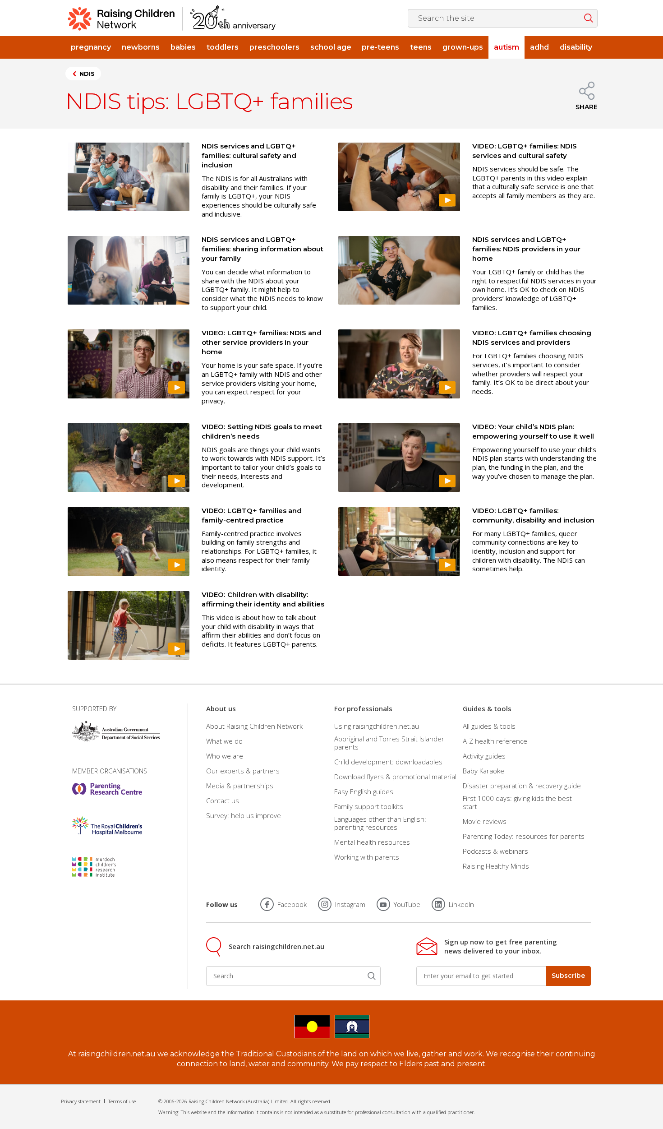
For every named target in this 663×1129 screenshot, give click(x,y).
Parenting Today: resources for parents (524, 836)
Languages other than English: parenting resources (380, 823)
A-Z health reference (495, 741)
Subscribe (568, 976)
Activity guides (484, 756)
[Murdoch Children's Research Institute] (107, 867)
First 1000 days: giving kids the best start (517, 802)
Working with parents (366, 857)
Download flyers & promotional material (395, 777)
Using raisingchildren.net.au (376, 726)
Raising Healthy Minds (496, 866)
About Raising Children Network (254, 726)
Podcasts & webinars (495, 851)
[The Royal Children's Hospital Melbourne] (107, 825)
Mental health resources (372, 842)
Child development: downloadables (388, 762)
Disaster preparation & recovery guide (522, 786)
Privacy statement (81, 1101)
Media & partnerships (239, 786)
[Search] (372, 976)
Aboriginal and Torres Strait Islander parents (389, 743)
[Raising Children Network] (171, 18)
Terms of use (122, 1101)
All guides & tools (489, 726)
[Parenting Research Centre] (107, 789)
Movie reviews (484, 821)
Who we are (224, 756)
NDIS (87, 73)
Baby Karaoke (483, 771)
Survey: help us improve (243, 815)
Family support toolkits (368, 806)
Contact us (222, 800)
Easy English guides (363, 791)
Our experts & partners (243, 771)
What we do (224, 741)
